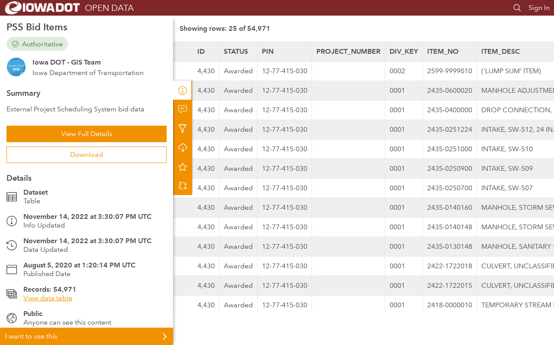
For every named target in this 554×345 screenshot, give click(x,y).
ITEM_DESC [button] (500, 51)
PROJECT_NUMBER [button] (348, 51)
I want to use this (31, 336)
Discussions (182, 109)
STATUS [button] (236, 51)
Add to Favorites (182, 166)
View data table (47, 298)
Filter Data (182, 128)
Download (86, 154)
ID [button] (201, 51)
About (182, 90)
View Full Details (86, 134)
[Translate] (182, 185)
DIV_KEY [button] (404, 51)
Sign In (539, 7)
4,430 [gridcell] (206, 71)
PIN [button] (268, 51)
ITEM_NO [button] (443, 51)
